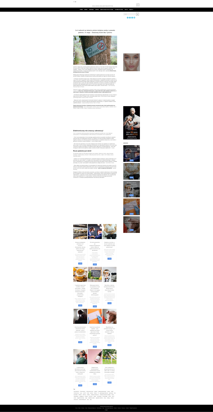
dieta (88, 393)
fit (98, 393)
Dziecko (115, 408)
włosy (105, 397)
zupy (88, 399)
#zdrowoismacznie (89, 391)
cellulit (112, 391)
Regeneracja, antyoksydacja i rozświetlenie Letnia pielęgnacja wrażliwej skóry (95, 370)
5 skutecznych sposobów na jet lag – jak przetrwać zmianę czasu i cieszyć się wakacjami (80, 370)
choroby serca (76, 393)
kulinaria (80, 394)
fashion (95, 393)
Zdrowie (91, 9)
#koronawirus (82, 391)
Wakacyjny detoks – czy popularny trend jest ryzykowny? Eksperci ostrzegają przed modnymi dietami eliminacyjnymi (95, 290)
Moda (85, 9)
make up (84, 394)
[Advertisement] (95, 20)
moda (112, 394)
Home (81, 9)
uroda (75, 397)
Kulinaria (119, 408)
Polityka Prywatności (133, 408)
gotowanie (111, 393)
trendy (109, 396)
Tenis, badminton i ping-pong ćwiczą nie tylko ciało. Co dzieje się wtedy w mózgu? (109, 370)
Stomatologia (119, 9)
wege (86, 397)
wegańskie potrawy (80, 397)
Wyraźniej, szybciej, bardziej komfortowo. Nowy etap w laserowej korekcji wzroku (109, 288)
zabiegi (108, 397)
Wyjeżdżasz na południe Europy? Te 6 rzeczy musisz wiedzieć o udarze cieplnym (109, 330)
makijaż (88, 394)
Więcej (131, 9)
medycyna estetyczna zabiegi (105, 394)
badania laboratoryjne (102, 391)
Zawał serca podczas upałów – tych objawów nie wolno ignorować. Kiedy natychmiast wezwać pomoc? (95, 331)
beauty (108, 391)
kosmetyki (75, 394)
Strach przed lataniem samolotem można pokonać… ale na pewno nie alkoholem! (80, 329)
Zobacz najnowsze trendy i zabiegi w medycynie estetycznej (131, 62)
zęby (91, 399)
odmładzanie (76, 396)
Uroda (97, 9)
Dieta (126, 9)
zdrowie (112, 397)
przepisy (86, 396)
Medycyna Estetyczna (106, 9)
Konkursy (123, 408)
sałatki (95, 396)
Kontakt (127, 408)
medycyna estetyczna (95, 394)
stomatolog (99, 396)
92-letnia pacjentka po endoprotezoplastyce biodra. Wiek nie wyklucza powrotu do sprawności (94, 246)
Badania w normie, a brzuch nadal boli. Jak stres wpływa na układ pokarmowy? (109, 245)
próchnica (90, 396)
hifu (114, 393)
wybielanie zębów (91, 397)
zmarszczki (76, 399)
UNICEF (113, 396)
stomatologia (104, 396)
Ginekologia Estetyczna (109, 408)
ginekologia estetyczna (104, 393)
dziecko (91, 393)
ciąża (81, 393)
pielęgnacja (82, 396)
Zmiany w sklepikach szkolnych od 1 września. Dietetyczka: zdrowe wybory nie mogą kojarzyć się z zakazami (80, 247)
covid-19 (84, 393)
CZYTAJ (80, 263)
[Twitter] (75, 1)
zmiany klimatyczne (82, 399)
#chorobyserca (76, 391)
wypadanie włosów (99, 397)
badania (95, 391)
